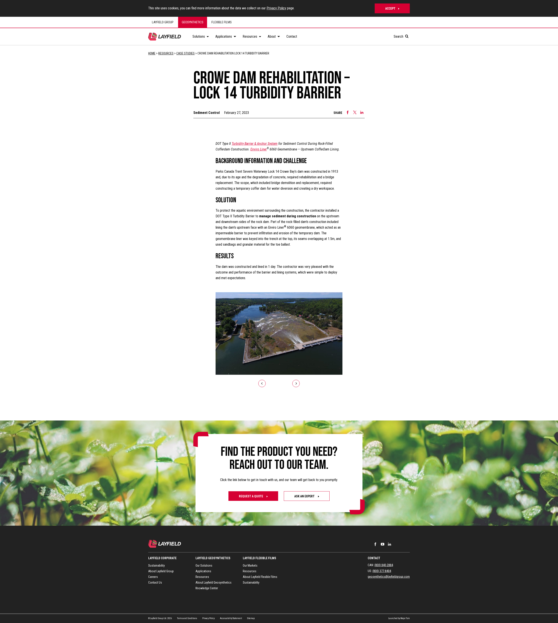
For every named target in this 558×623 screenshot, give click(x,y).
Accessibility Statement (231, 618)
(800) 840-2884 (383, 565)
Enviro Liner (258, 149)
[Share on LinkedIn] (361, 112)
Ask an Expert (304, 496)
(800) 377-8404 (382, 571)
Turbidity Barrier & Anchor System (254, 144)
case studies (185, 53)
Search (399, 36)
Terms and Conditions (187, 618)
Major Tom (405, 618)
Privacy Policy (276, 8)
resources (166, 53)
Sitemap (251, 618)
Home (151, 53)
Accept (390, 8)
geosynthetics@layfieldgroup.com (389, 576)
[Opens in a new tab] (375, 544)
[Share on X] (355, 112)
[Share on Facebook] (347, 112)
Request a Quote (251, 496)
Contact (374, 558)
